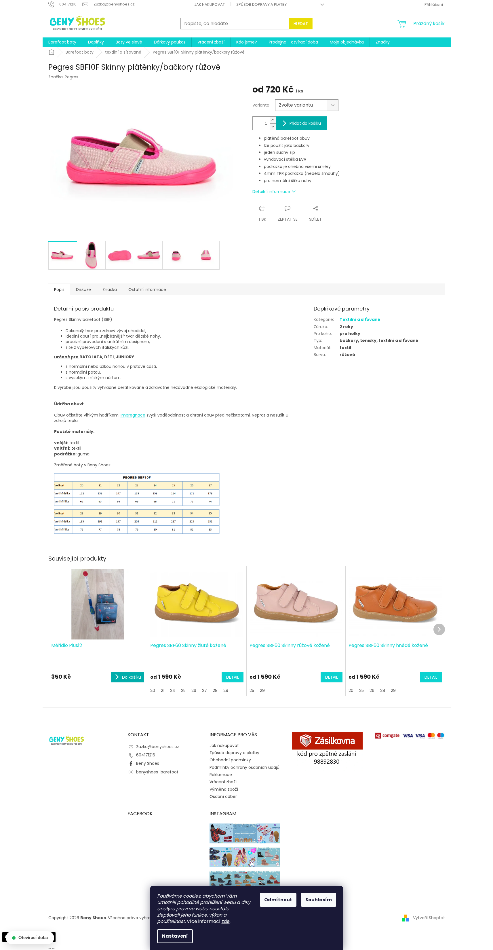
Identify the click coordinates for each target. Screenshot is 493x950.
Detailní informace (271, 191)
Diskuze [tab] (83, 289)
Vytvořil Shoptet (429, 918)
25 (183, 690)
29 (225, 690)
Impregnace (133, 415)
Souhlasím (318, 899)
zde (226, 921)
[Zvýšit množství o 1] (273, 120)
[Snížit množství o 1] (273, 126)
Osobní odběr (223, 796)
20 (152, 690)
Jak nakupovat (209, 4)
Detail (232, 677)
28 (215, 690)
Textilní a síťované (360, 319)
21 (162, 690)
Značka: (63, 77)
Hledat (301, 24)
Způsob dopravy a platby (261, 4)
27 (204, 690)
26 (193, 690)
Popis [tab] (59, 289)
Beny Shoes (147, 763)
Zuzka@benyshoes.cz (157, 747)
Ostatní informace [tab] (147, 289)
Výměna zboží (224, 789)
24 (172, 690)
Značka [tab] (109, 289)
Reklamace (221, 774)
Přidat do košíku (305, 123)
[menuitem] (62, 42)
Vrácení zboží (223, 782)
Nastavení (175, 936)
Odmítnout (278, 899)
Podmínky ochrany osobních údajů (244, 767)
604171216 (145, 755)
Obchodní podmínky (230, 760)
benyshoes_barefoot (157, 772)
